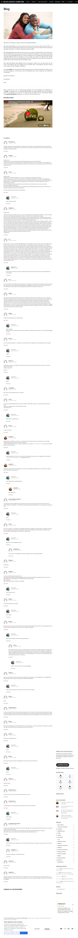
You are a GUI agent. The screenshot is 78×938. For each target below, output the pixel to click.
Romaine (58, 881)
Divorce (59, 835)
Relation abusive (61, 857)
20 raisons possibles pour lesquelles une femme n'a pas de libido (67, 811)
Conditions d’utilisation (47, 929)
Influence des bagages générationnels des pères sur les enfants (67, 817)
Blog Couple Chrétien (14, 2)
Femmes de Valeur (61, 841)
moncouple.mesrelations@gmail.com (31, 94)
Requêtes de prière (68, 879)
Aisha (12, 196)
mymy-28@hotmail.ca (38, 443)
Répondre (6, 151)
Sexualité (59, 859)
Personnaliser (8, 933)
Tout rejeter (16, 933)
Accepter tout (24, 933)
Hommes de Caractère (62, 845)
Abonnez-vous (63, 765)
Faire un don (37, 928)
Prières (59, 855)
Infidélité (59, 847)
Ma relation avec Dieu (62, 849)
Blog (65, 876)
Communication (61, 831)
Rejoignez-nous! (60, 793)
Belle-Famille (60, 824)
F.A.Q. (58, 839)
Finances (59, 843)
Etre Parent (60, 837)
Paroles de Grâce (61, 851)
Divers (58, 833)
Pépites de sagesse (61, 853)
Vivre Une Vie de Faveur (31, 92)
